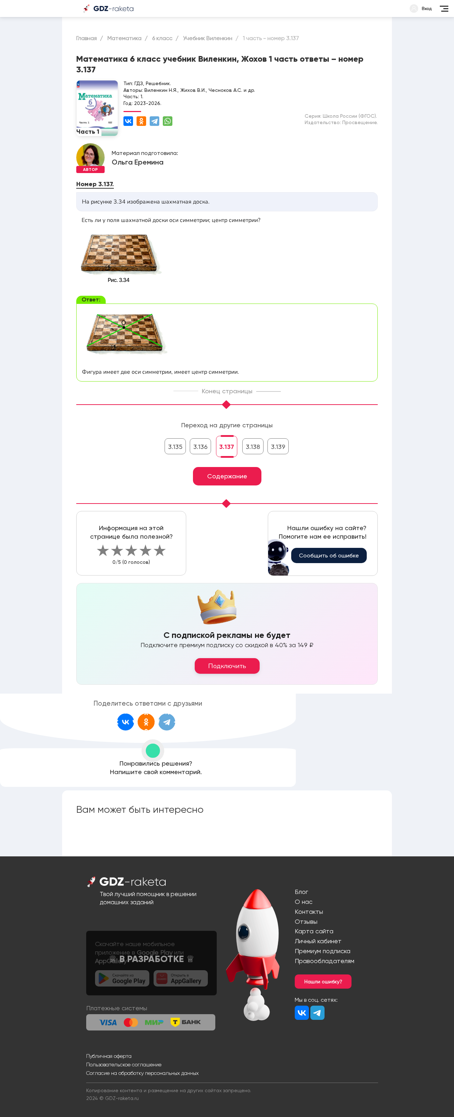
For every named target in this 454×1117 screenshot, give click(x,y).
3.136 (200, 446)
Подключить (227, 666)
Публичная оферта (109, 1056)
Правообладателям (324, 961)
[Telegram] (154, 121)
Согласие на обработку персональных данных (142, 1073)
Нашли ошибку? (323, 981)
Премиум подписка (322, 951)
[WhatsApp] (167, 121)
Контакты (309, 911)
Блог (301, 891)
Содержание (227, 476)
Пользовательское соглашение (123, 1064)
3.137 (226, 447)
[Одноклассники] (141, 121)
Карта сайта (314, 931)
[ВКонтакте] (128, 121)
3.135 (175, 446)
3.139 (278, 446)
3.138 (253, 446)
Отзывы (306, 921)
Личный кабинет (318, 941)
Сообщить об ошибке (329, 555)
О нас (303, 901)
